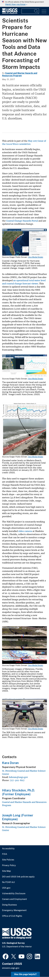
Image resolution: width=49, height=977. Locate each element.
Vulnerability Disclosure (13, 893)
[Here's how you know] (24, 3)
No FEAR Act (8, 882)
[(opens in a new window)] (5, 956)
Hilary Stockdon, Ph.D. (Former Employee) (18, 792)
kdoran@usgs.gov (18, 777)
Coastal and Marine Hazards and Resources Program (19, 74)
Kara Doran (10, 763)
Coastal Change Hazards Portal (22, 220)
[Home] (9, 13)
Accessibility (8, 848)
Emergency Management (14, 910)
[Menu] (44, 11)
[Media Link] (24, 242)
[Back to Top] (39, 967)
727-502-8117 (17, 780)
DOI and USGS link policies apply (18, 877)
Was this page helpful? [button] (25, 974)
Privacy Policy (9, 865)
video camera (25, 531)
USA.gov (6, 888)
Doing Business (9, 905)
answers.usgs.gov (10, 968)
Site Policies (8, 860)
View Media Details (35, 257)
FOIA (4, 854)
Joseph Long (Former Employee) (17, 817)
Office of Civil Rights (12, 916)
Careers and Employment (14, 899)
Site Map (6, 871)
